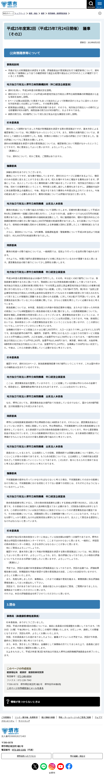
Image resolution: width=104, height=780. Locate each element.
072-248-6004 (24, 676)
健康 (42, 13)
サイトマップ (24, 721)
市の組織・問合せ (77, 756)
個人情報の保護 (48, 717)
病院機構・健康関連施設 (57, 13)
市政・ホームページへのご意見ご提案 (75, 717)
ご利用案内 (6, 717)
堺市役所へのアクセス (26, 756)
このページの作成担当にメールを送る (25, 688)
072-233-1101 (19, 749)
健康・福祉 (33, 13)
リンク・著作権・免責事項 (26, 717)
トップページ (20, 13)
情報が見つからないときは (25, 701)
